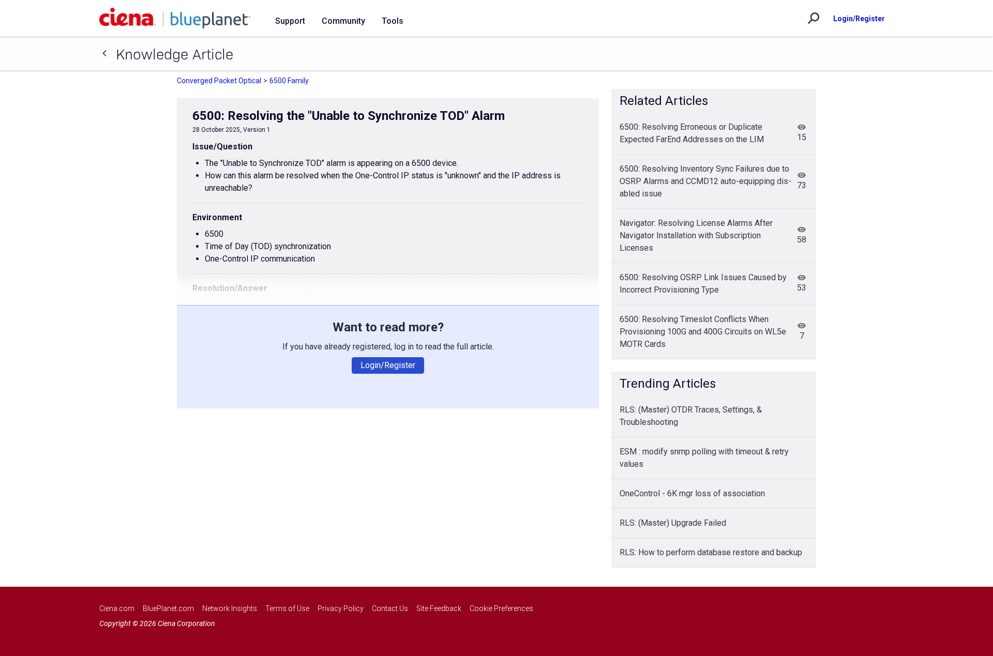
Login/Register (859, 18)
